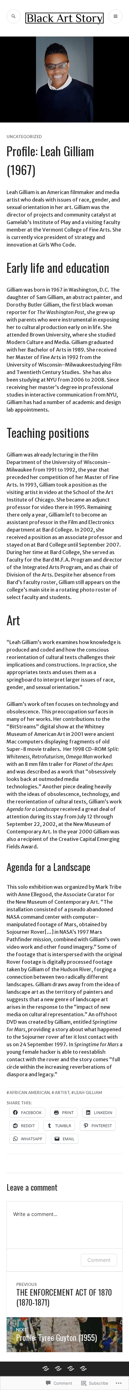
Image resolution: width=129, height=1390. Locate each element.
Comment (99, 1260)
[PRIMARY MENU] (115, 16)
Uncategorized (24, 136)
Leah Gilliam (88, 1092)
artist (62, 1092)
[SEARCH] (14, 16)
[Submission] (70, 1368)
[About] (83, 1368)
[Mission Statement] (58, 1368)
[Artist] (45, 1368)
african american (29, 1092)
